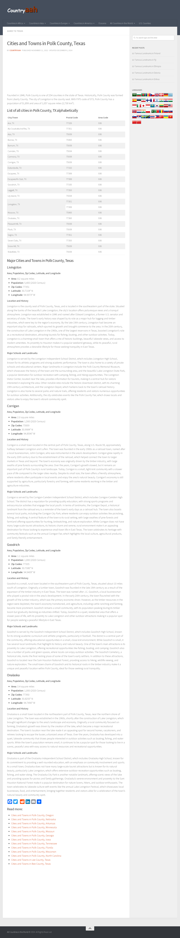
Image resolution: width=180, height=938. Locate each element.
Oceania (102, 23)
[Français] (152, 101)
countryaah (15, 50)
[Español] (134, 101)
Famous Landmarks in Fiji (145, 59)
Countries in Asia (36, 23)
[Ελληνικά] (170, 96)
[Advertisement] (66, 73)
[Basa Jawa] (148, 107)
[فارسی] (143, 101)
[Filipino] (157, 118)
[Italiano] (139, 107)
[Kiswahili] (148, 118)
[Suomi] (148, 101)
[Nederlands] (139, 112)
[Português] (157, 112)
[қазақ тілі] (152, 107)
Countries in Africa (15, 23)
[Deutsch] (166, 96)
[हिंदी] (161, 101)
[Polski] (148, 112)
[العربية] (134, 96)
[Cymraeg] (157, 96)
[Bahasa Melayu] (170, 107)
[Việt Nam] (170, 118)
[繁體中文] (139, 123)
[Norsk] (134, 112)
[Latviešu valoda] (166, 107)
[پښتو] (152, 112)
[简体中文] (134, 123)
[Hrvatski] (166, 101)
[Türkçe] (161, 118)
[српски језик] (139, 118)
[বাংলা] (143, 96)
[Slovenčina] (170, 112)
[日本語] (143, 107)
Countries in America (83, 23)
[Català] (148, 96)
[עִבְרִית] (157, 101)
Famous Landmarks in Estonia (147, 72)
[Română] (161, 112)
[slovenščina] (134, 118)
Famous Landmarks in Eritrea (147, 79)
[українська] (166, 118)
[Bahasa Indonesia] (134, 107)
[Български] (139, 96)
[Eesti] (139, 101)
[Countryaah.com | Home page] (23, 10)
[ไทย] (152, 118)
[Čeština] (152, 96)
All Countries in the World (121, 23)
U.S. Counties (145, 23)
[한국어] (157, 107)
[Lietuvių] (161, 107)
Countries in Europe (59, 23)
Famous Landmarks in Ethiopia (148, 66)
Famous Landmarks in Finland (147, 53)
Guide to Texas (15, 31)
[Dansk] (161, 96)
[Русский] (166, 112)
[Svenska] (143, 118)
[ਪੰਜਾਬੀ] (143, 112)
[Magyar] (170, 101)
